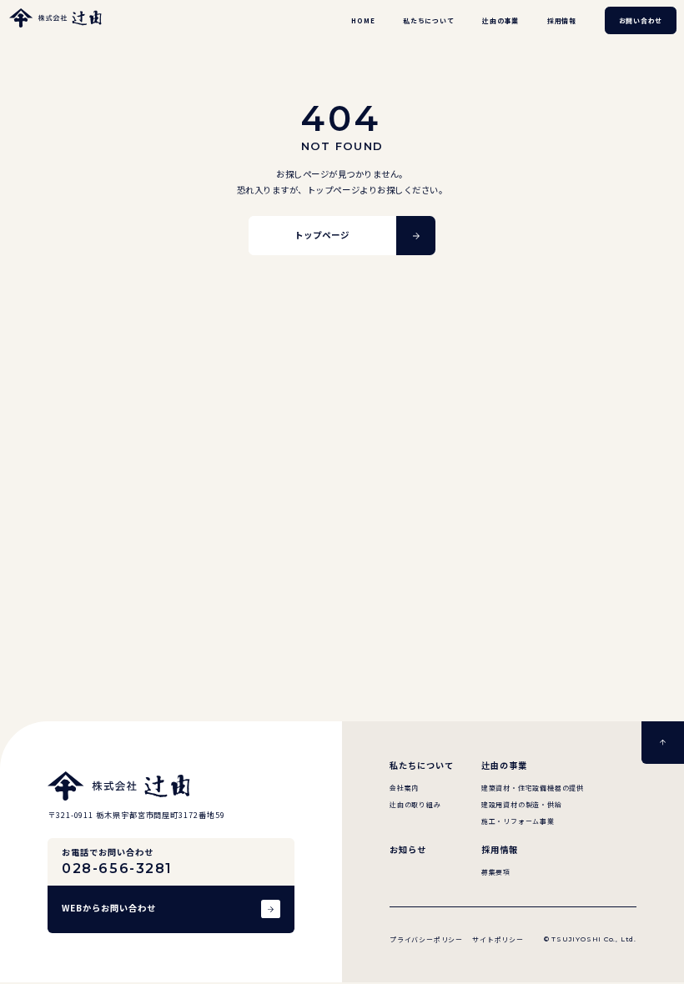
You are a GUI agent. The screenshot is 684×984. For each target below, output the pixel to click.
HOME (363, 20)
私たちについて (429, 20)
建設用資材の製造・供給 (521, 804)
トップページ (322, 234)
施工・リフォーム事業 (518, 821)
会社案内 (404, 787)
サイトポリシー (498, 939)
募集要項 (495, 871)
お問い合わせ (641, 20)
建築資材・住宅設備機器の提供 (532, 787)
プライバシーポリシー (426, 939)
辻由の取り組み (415, 804)
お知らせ (408, 850)
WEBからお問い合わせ (109, 907)
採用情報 (561, 20)
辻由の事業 (500, 20)
